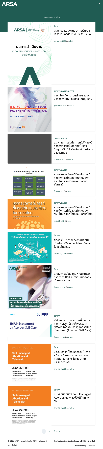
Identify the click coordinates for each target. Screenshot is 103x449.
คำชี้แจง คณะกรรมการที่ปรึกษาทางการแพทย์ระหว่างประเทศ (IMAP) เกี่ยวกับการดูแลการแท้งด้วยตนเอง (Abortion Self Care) (72, 325)
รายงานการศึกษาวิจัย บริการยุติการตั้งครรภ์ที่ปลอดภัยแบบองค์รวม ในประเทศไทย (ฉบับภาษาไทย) (73, 210)
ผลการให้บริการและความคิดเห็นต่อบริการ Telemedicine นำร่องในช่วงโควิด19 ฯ (72, 243)
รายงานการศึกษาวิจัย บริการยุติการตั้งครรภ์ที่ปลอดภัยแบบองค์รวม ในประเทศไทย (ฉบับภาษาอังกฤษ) (72, 179)
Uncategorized (60, 138)
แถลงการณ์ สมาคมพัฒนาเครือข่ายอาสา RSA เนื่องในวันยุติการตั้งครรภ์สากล (72, 277)
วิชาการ (57, 26)
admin (51, 12)
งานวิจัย (64, 91)
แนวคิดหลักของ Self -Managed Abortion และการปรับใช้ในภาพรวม (72, 397)
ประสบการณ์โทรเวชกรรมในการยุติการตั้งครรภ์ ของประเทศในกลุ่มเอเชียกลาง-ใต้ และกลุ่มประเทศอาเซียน (72, 357)
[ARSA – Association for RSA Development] (9, 4)
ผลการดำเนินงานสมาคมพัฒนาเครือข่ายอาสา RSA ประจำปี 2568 (73, 32)
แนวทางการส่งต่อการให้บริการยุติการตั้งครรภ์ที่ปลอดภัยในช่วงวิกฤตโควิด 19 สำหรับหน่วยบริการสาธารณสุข (73, 147)
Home (45, 17)
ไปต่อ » (57, 431)
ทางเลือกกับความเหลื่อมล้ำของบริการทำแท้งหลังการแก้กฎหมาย (73, 97)
